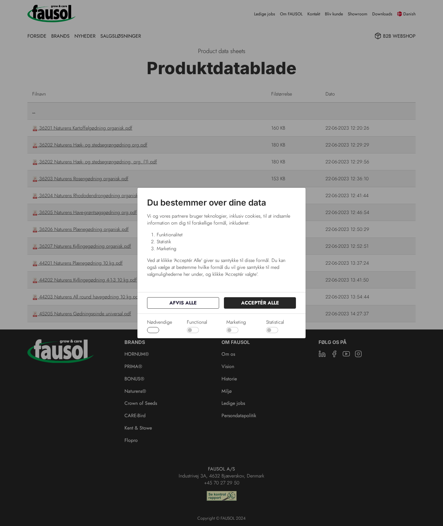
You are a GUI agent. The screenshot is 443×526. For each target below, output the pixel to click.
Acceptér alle (260, 302)
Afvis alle (183, 302)
